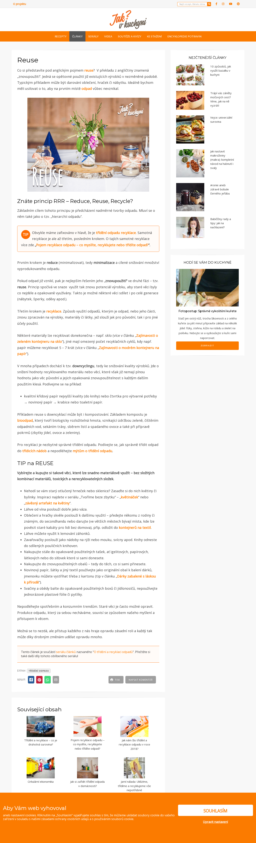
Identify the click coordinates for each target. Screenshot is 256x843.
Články (77, 36)
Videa (108, 36)
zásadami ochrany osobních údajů (65, 819)
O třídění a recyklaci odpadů (113, 652)
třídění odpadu (108, 232)
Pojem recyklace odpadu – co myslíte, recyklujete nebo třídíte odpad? (88, 744)
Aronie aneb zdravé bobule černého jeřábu (220, 189)
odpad (87, 88)
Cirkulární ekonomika (41, 781)
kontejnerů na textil (135, 527)
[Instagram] (223, 4)
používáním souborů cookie (113, 819)
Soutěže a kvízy (129, 36)
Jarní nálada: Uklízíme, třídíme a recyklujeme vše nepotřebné (134, 786)
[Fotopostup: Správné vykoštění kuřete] (207, 287)
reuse (88, 70)
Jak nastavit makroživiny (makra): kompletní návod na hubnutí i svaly (222, 159)
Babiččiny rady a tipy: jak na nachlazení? (220, 223)
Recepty (61, 36)
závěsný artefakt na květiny (47, 503)
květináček (129, 497)
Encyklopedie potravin (184, 36)
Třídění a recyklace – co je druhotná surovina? (40, 742)
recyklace (128, 232)
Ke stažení (154, 36)
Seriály (93, 36)
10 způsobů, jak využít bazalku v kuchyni (220, 70)
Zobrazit (207, 345)
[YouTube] (230, 4)
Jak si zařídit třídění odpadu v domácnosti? (87, 784)
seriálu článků (66, 652)
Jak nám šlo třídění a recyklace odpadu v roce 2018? (134, 744)
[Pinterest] (238, 4)
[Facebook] (216, 4)
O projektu (19, 4)
